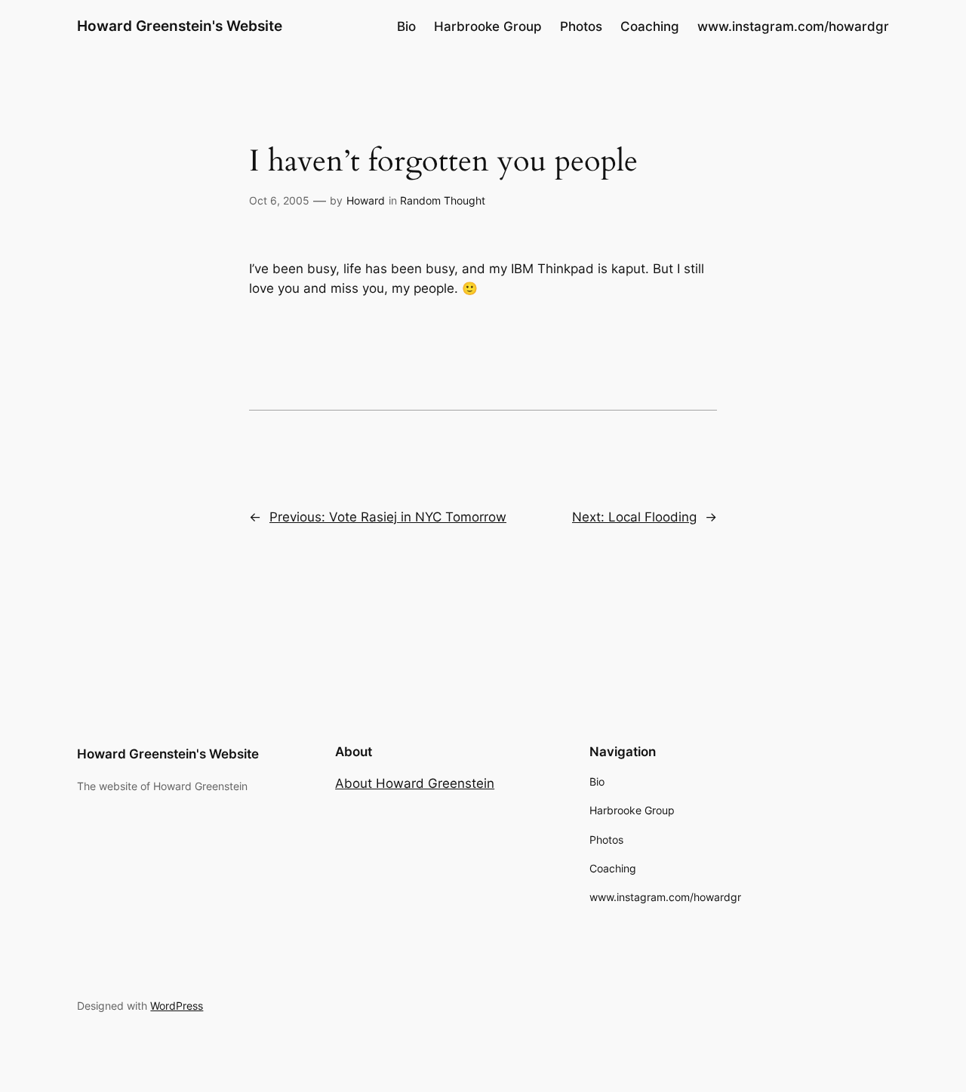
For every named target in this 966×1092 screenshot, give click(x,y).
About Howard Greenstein (414, 783)
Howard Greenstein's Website (179, 26)
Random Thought (442, 200)
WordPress (176, 1005)
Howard (365, 200)
